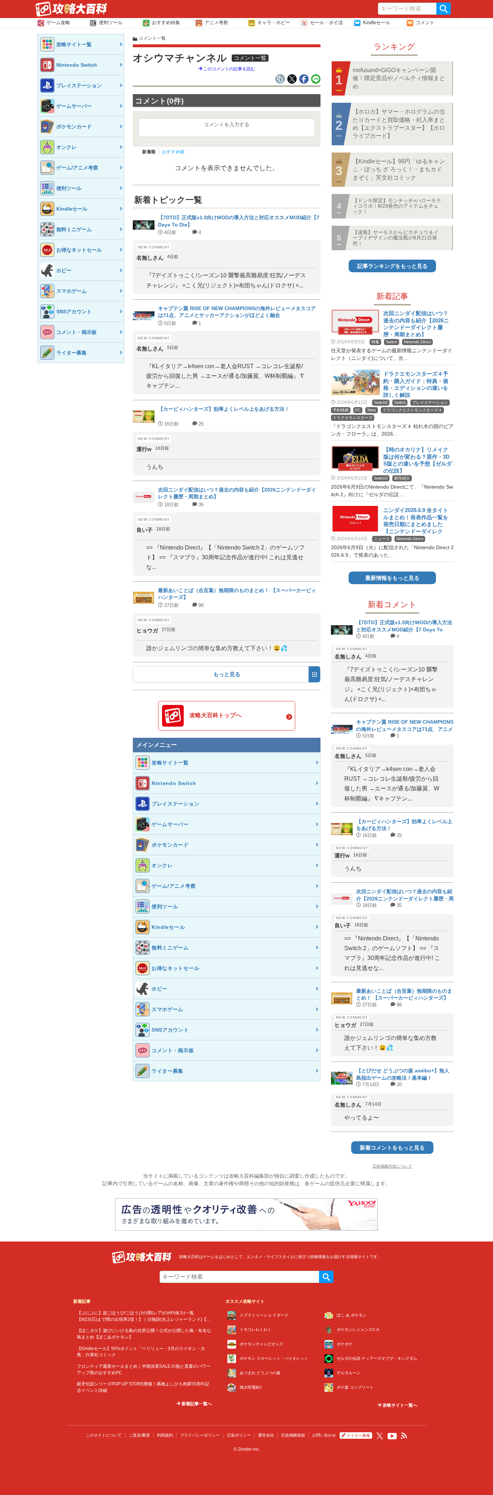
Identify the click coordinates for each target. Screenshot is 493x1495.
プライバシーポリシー (200, 1435)
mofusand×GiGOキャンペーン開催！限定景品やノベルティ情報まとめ (399, 78)
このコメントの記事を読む (228, 68)
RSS (404, 1436)
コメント (425, 22)
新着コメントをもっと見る (392, 1148)
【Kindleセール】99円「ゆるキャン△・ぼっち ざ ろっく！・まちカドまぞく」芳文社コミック (399, 169)
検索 (443, 9)
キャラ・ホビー (273, 22)
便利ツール (110, 22)
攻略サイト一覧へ (399, 1405)
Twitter (380, 1436)
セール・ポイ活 (326, 22)
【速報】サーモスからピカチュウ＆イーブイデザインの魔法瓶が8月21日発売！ (396, 237)
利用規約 (165, 1435)
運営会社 (266, 1435)
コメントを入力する (226, 124)
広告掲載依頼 (293, 1435)
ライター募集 (358, 1435)
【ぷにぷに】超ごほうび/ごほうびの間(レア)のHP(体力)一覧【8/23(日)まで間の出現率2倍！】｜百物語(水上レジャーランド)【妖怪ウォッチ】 (144, 1319)
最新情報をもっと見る (392, 578)
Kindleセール (376, 22)
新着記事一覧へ (196, 1403)
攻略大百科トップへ (215, 715)
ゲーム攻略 (58, 22)
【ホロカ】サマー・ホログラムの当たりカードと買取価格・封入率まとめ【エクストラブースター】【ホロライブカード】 (399, 124)
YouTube (392, 1436)
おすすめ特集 (166, 22)
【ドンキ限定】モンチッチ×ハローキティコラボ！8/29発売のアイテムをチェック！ (397, 206)
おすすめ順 (173, 151)
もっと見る (226, 674)
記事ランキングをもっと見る (392, 266)
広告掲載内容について (392, 1166)
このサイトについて (104, 1435)
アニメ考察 (216, 22)
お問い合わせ (324, 1435)
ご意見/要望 (139, 1435)
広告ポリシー (239, 1435)
